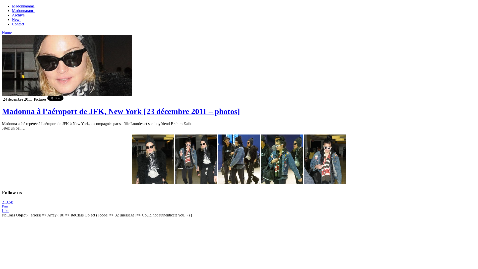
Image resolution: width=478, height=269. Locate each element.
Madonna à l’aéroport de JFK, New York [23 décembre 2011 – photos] (121, 111)
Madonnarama (23, 6)
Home (7, 32)
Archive (18, 15)
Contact (18, 24)
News (16, 19)
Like (5, 210)
